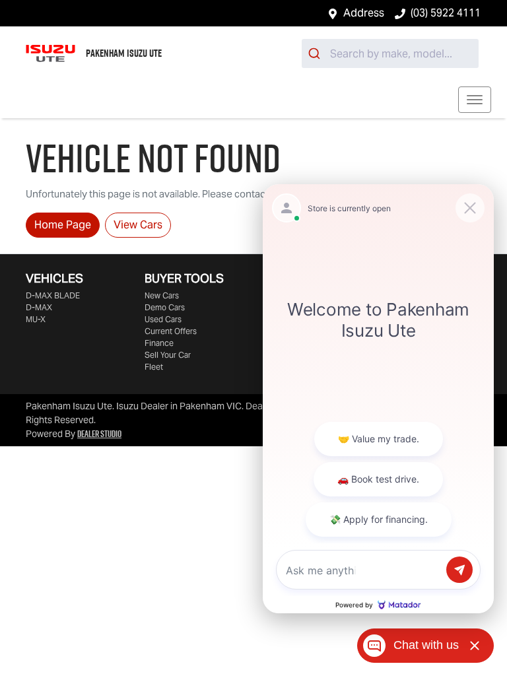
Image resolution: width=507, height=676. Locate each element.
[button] (474, 99)
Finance (159, 343)
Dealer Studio (99, 433)
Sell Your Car (168, 355)
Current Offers (171, 331)
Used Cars (163, 319)
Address (363, 13)
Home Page (62, 225)
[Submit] (316, 53)
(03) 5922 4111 (446, 13)
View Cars (138, 225)
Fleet (154, 367)
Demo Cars (165, 307)
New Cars (162, 295)
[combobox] (390, 53)
